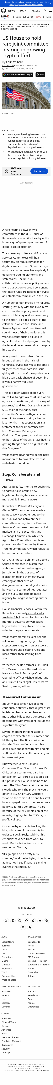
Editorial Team (8, 1022)
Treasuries (33, 972)
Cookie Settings (20, 1068)
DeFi (3, 953)
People (31, 1003)
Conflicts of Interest (11, 1041)
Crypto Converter (36, 953)
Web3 (4, 972)
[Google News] (23, 927)
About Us (6, 1018)
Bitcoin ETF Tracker (37, 961)
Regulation (6, 968)
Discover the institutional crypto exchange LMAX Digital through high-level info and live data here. (26, 3)
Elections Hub (8, 976)
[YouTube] (40, 920)
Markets (5, 964)
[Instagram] (19, 920)
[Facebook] (26, 920)
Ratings (31, 976)
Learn (4, 999)
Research (6, 991)
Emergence (33, 1006)
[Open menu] (50, 10)
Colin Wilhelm (14, 62)
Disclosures (7, 1045)
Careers (5, 1026)
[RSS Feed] (29, 927)
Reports (5, 995)
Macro (4, 961)
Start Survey (39, 171)
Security (5, 1048)
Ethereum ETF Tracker (38, 964)
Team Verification (10, 1037)
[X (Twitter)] (6, 920)
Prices (31, 945)
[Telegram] (33, 920)
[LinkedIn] (13, 920)
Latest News (7, 942)
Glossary (5, 1003)
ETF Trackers (34, 957)
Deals (4, 949)
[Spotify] (46, 920)
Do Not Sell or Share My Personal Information (26, 1071)
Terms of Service (34, 1066)
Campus (5, 1006)
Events (31, 999)
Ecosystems (7, 957)
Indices (31, 949)
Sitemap (5, 1052)
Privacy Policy (15, 1066)
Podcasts (32, 991)
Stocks (31, 968)
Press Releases (8, 980)
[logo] (3, 10)
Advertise (6, 1030)
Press (4, 1033)
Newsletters (33, 995)
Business (5, 945)
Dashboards (34, 942)
